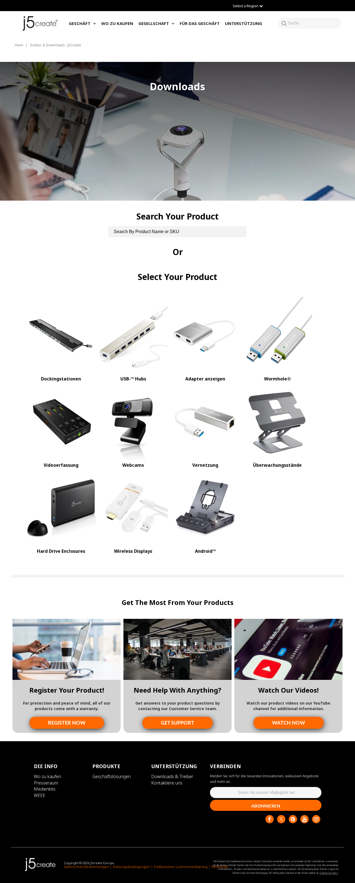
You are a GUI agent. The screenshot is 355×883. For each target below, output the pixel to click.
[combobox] (314, 23)
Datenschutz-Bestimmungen (86, 866)
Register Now (66, 723)
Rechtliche (220, 866)
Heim (19, 44)
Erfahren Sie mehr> (329, 872)
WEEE (39, 795)
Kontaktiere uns (166, 783)
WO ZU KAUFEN (117, 23)
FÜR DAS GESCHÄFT (200, 23)
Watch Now (288, 723)
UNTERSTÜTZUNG (243, 23)
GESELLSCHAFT (153, 23)
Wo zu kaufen (47, 776)
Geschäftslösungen (111, 776)
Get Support (177, 723)
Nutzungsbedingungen (131, 866)
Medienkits (44, 789)
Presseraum (46, 783)
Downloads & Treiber (172, 776)
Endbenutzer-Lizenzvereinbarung (180, 866)
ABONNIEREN (265, 805)
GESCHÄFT (79, 23)
